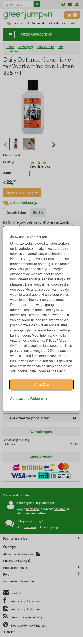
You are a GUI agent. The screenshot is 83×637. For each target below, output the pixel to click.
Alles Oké (41, 384)
